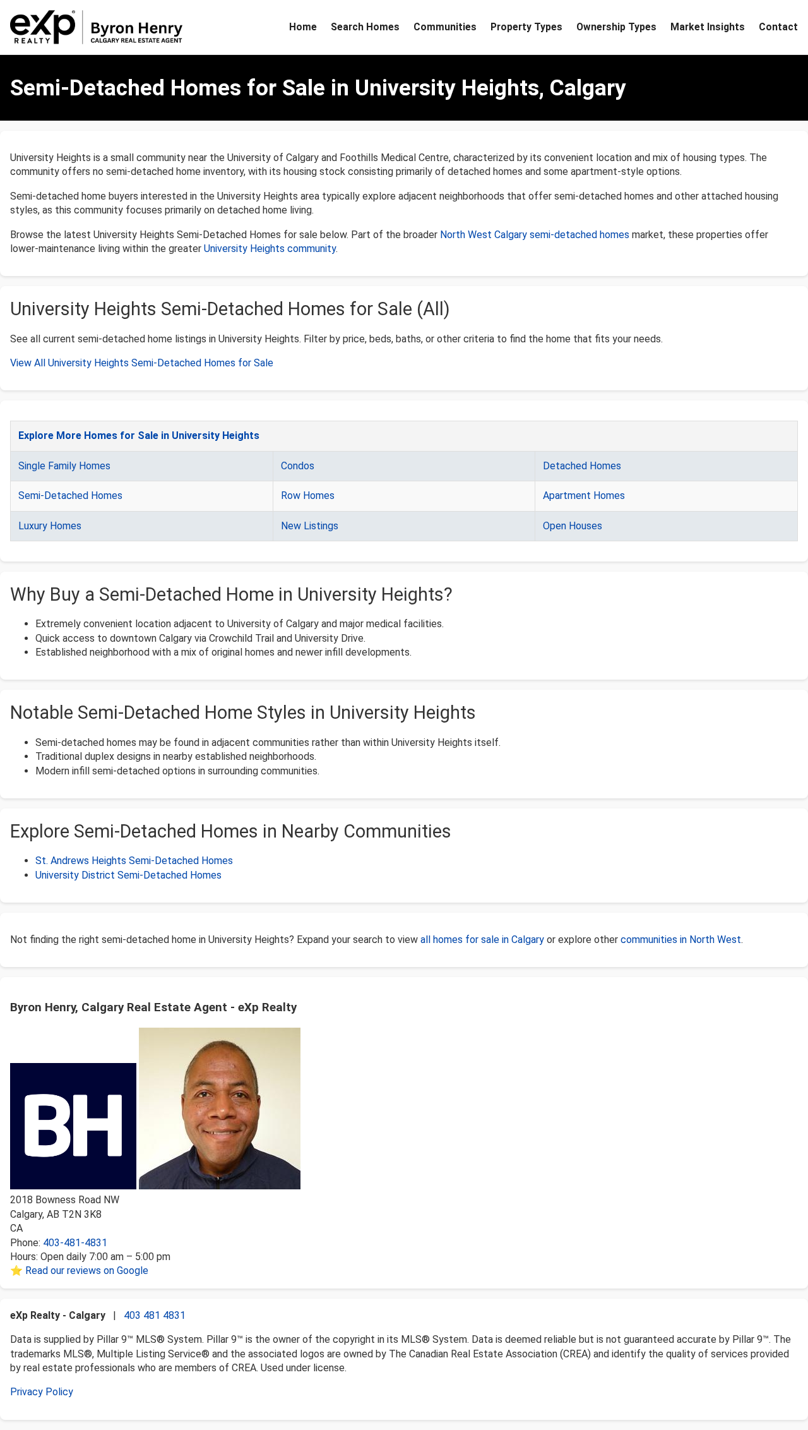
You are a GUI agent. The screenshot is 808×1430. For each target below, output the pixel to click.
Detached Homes (582, 466)
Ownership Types (616, 27)
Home (303, 27)
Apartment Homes (584, 496)
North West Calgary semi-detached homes (534, 235)
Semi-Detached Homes (70, 496)
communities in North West (681, 940)
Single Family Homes (64, 466)
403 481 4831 (155, 1315)
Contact (778, 27)
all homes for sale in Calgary (482, 940)
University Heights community (270, 249)
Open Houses (572, 526)
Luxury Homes (49, 526)
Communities (445, 27)
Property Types (526, 27)
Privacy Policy (41, 1392)
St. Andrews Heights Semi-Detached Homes (134, 861)
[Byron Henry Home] (96, 27)
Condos (297, 466)
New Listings (309, 526)
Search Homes (365, 27)
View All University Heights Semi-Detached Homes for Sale (141, 363)
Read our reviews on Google (86, 1271)
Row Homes (308, 496)
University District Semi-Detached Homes (128, 875)
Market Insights (707, 27)
